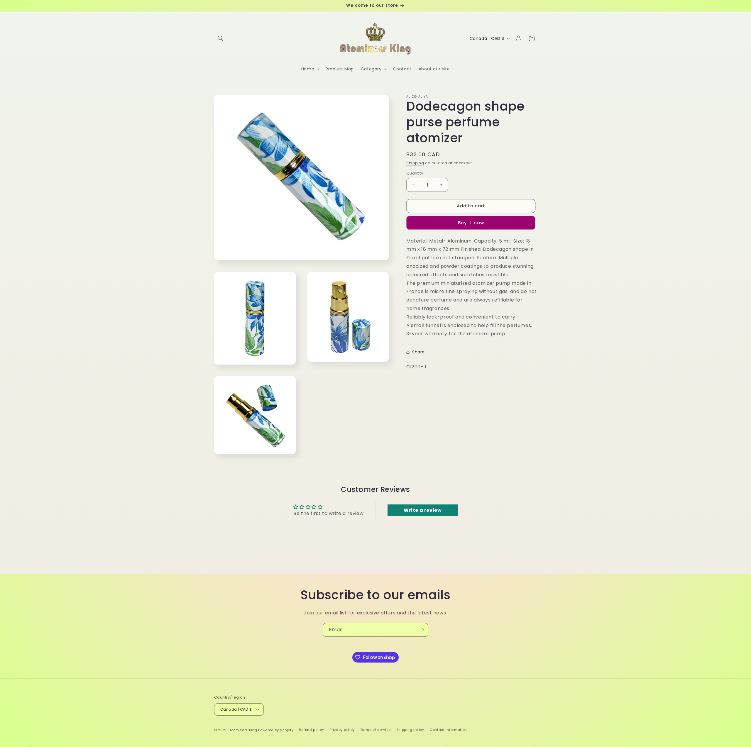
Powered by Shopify (276, 730)
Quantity (414, 173)
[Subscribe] (421, 630)
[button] (220, 38)
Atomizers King (243, 730)
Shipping (415, 162)
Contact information (448, 730)
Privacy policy (342, 730)
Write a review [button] (423, 510)
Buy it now (471, 223)
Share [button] (418, 352)
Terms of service (375, 730)
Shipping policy (410, 730)
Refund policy (311, 730)
